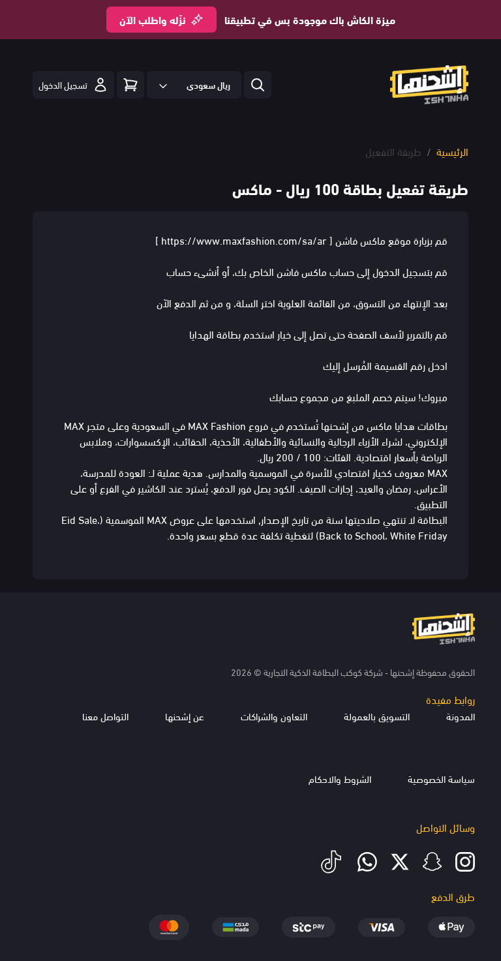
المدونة (460, 716)
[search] (257, 85)
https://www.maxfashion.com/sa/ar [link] (244, 239)
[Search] (130, 85)
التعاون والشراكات (274, 716)
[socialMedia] (465, 862)
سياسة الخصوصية (441, 778)
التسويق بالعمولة (377, 716)
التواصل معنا (105, 716)
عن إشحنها (184, 716)
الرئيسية (452, 151)
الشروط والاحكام (340, 778)
